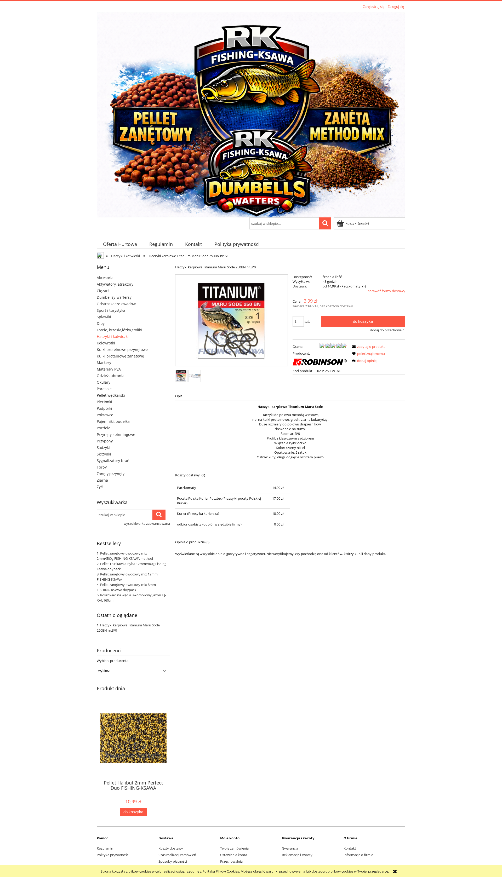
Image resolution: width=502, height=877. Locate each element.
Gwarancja (290, 848)
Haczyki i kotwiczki (113, 336)
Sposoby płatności (172, 861)
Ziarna (102, 480)
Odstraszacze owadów (116, 303)
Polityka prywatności (113, 854)
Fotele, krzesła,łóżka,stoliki (119, 329)
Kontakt (350, 848)
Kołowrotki (106, 343)
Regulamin (105, 848)
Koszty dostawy (170, 848)
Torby (102, 467)
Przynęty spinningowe (116, 434)
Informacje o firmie (358, 854)
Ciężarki (104, 290)
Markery (104, 362)
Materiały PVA (109, 369)
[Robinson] (320, 361)
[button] (367, 346)
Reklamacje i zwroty (297, 854)
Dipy (101, 323)
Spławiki (104, 316)
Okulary (103, 382)
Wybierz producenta (112, 660)
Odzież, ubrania (110, 375)
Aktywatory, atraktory (115, 284)
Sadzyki (103, 447)
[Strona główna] (251, 113)
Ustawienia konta (233, 854)
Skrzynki (104, 454)
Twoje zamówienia (234, 848)
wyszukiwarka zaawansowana (147, 523)
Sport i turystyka (111, 310)
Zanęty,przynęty (110, 473)
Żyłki (101, 486)
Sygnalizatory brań (113, 460)
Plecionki (104, 401)
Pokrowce (105, 414)
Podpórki (104, 408)
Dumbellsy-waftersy (114, 297)
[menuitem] (120, 244)
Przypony (105, 440)
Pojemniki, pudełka (113, 421)
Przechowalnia (231, 861)
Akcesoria (105, 277)
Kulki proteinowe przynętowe (122, 349)
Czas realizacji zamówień (177, 854)
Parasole (104, 388)
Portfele (103, 427)
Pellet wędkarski (111, 395)
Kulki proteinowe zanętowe (120, 356)
